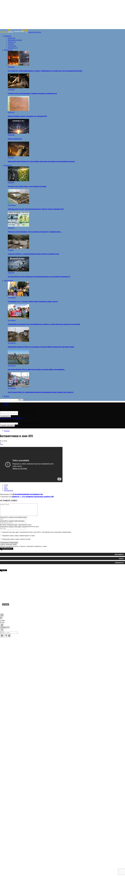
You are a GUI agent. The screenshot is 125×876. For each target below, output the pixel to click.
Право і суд (12, 42)
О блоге (6, 403)
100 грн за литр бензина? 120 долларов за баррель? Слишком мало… (35, 232)
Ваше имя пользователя (26, 412)
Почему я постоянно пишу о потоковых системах (27, 186)
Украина (7, 36)
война (6, 489)
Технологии (12, 46)
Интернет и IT (13, 48)
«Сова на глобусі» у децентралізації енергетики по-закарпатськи (33, 254)
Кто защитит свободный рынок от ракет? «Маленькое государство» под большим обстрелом (45, 71)
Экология (8, 165)
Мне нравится (119, 554)
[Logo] (7, 32)
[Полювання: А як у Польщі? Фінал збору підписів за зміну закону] (18, 296)
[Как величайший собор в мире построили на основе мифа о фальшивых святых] (18, 364)
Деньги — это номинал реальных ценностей (33, 496)
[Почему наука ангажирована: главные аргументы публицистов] (18, 88)
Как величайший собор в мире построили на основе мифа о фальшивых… (36, 369)
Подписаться (119, 562)
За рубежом (12, 205)
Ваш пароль (22, 414)
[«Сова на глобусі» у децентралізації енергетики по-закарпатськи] (18, 248)
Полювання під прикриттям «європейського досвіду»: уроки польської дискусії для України (44, 324)
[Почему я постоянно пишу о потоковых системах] (18, 180)
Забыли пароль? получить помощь (11, 418)
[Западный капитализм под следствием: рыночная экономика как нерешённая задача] (18, 156)
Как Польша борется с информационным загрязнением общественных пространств (40, 392)
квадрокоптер (8, 490)
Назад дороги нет (15, 139)
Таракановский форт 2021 (14, 607)
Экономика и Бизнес (15, 40)
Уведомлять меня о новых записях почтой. (16, 539)
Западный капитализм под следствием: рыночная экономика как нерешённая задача (41, 161)
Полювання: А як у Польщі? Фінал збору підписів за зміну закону (33, 301)
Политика (8, 50)
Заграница (8, 280)
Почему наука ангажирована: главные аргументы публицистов (32, 93)
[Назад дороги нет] (18, 133)
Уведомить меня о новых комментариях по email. (18, 535)
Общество (11, 38)
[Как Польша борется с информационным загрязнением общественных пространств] (18, 386)
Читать (121, 558)
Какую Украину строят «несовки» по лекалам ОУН (27, 116)
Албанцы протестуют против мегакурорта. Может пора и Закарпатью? (36, 209)
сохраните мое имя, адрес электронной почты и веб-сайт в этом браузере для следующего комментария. (36, 532)
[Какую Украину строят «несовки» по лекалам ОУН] (18, 110)
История (11, 44)
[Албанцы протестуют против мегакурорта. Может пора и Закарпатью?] (18, 203)
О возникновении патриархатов (28, 494)
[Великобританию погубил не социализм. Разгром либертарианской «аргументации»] (18, 341)
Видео (6, 396)
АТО (5, 487)
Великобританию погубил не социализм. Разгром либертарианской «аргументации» (41, 347)
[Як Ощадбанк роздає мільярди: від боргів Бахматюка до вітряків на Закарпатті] (18, 271)
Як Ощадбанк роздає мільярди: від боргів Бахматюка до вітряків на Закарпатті (39, 276)
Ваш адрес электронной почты (28, 423)
